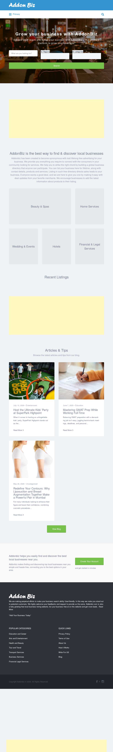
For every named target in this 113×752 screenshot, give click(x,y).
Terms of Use (64, 638)
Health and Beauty (16, 643)
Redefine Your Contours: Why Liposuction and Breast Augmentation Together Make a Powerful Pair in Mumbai (31, 492)
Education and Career (17, 633)
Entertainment (31, 405)
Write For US (64, 652)
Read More (17, 430)
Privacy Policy (64, 633)
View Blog (56, 529)
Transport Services (16, 652)
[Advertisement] (56, 118)
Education (79, 405)
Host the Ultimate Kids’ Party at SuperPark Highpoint (31, 411)
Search (56, 65)
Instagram (103, 681)
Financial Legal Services (19, 661)
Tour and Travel (15, 647)
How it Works (64, 647)
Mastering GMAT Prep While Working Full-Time (80, 411)
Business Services (16, 656)
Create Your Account (89, 561)
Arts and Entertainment (18, 638)
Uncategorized (31, 483)
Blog (60, 656)
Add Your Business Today (20, 615)
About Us (62, 643)
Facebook (97, 681)
